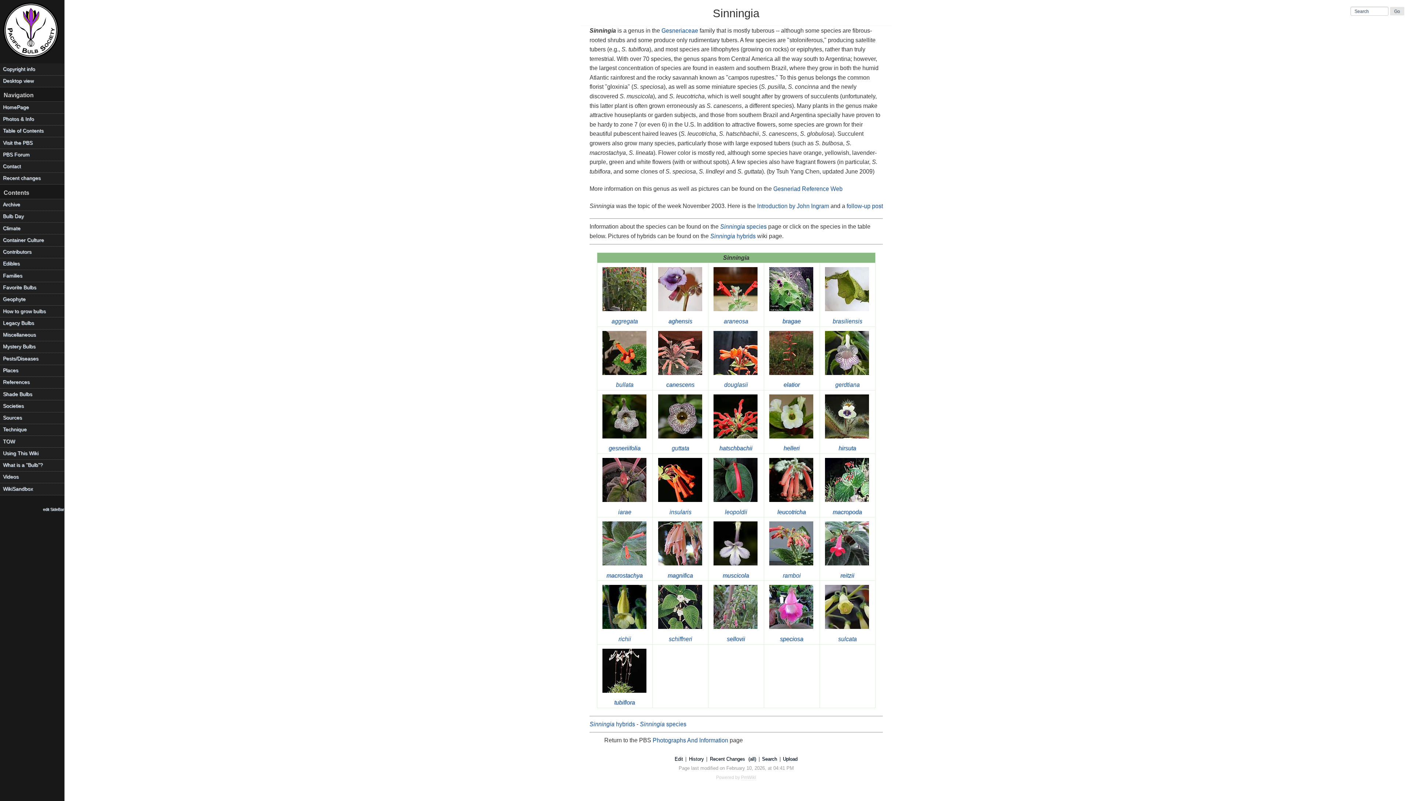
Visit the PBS (18, 143)
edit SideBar (53, 509)
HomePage (16, 107)
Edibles (11, 263)
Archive (11, 204)
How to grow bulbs (24, 311)
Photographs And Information (690, 740)
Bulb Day (13, 216)
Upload (790, 759)
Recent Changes (727, 759)
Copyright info (19, 69)
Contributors (17, 252)
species (743, 226)
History (696, 759)
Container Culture (23, 240)
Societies (13, 406)
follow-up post (865, 206)
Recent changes (22, 178)
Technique (15, 429)
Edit (679, 759)
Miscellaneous (19, 335)
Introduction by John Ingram (793, 206)
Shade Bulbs (17, 394)
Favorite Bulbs (19, 287)
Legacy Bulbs (18, 323)
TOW (9, 441)
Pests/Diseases (20, 358)
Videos (11, 477)
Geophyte (14, 299)
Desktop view (18, 81)
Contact (12, 166)
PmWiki (748, 777)
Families (12, 275)
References (16, 382)
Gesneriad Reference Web (808, 189)
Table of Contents (23, 131)
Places (10, 370)
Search (769, 759)
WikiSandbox (18, 489)
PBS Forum (16, 154)
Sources (12, 417)
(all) (752, 759)
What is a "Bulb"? (23, 465)
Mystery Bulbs (19, 346)
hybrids (733, 236)
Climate (12, 228)
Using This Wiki (20, 453)
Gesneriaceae (679, 31)
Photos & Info (18, 119)
